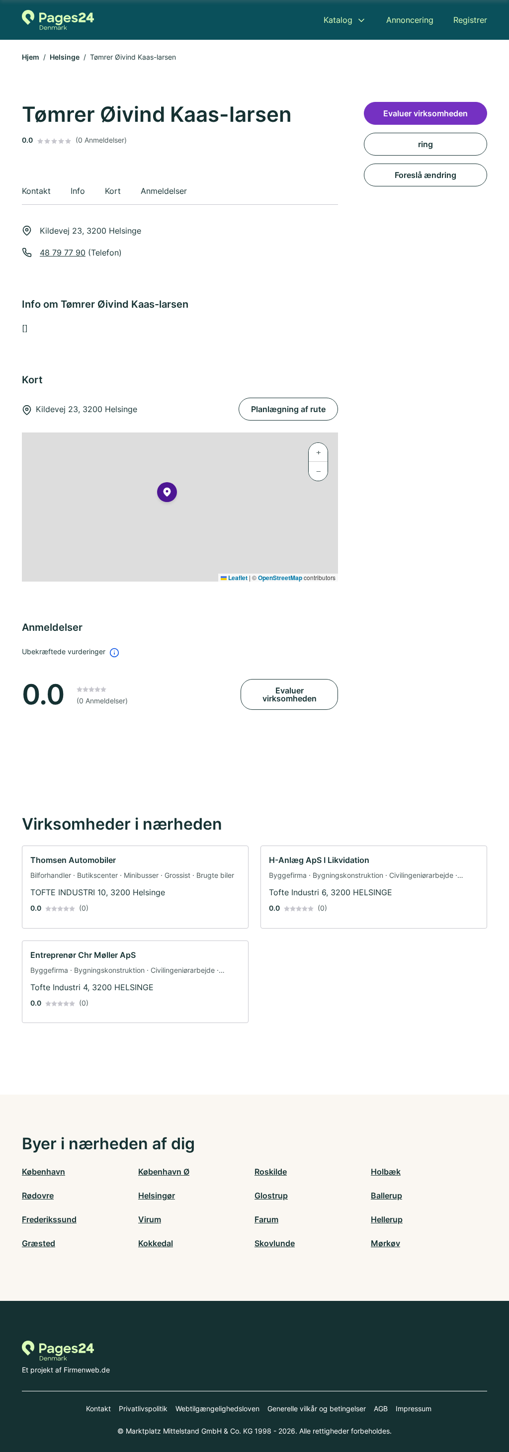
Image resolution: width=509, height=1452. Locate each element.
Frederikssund (49, 1219)
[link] (135, 887)
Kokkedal (155, 1243)
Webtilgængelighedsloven (217, 1408)
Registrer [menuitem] (470, 20)
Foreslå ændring (425, 175)
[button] (167, 494)
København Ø (163, 1172)
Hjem (30, 57)
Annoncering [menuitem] (409, 20)
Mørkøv (385, 1243)
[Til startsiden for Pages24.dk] (58, 20)
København (43, 1172)
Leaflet (237, 577)
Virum (149, 1219)
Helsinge (65, 57)
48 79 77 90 (62, 252)
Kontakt (98, 1408)
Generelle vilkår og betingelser (316, 1408)
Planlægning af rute (288, 409)
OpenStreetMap (280, 577)
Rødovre (38, 1195)
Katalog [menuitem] (338, 20)
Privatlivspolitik (143, 1408)
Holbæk (386, 1172)
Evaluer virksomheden (289, 694)
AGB (381, 1408)
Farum (266, 1219)
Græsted (38, 1243)
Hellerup (387, 1219)
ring (425, 144)
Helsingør (156, 1195)
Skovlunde (274, 1243)
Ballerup (386, 1195)
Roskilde (270, 1172)
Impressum (413, 1408)
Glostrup (271, 1195)
